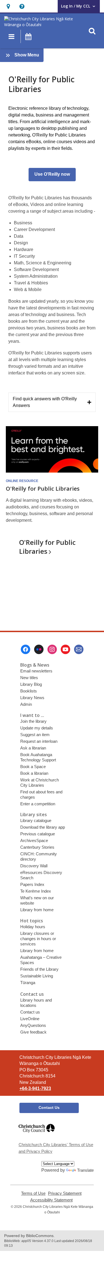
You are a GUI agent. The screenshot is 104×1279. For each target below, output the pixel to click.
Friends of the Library (39, 969)
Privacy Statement (65, 1193)
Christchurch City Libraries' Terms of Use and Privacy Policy (56, 1148)
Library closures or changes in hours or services (38, 938)
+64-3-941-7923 (35, 1088)
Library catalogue (35, 820)
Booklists (28, 691)
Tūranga (27, 982)
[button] (8, 6)
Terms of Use (33, 1193)
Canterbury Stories (37, 847)
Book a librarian (34, 773)
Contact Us (49, 1107)
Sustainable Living (36, 975)
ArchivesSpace (34, 840)
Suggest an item (35, 734)
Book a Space (33, 766)
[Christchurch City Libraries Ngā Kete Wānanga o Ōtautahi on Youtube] (65, 649)
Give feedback (33, 1032)
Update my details (36, 728)
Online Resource (22, 481)
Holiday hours (32, 926)
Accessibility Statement (51, 1200)
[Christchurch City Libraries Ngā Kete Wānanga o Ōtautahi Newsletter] (78, 649)
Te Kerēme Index (35, 891)
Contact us (30, 1012)
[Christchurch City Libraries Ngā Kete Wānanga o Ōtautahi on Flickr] (39, 649)
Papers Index (32, 884)
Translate (85, 1170)
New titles (29, 677)
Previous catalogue (37, 833)
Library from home (37, 909)
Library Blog (31, 684)
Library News (32, 697)
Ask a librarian (33, 748)
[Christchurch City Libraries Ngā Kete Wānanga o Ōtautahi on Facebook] (25, 649)
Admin (26, 704)
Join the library (33, 721)
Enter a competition (37, 803)
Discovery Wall (33, 865)
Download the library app (42, 827)
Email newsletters (36, 671)
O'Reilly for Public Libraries (43, 488)
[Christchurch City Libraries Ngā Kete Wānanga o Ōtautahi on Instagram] (52, 649)
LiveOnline (29, 1018)
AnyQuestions (33, 1025)
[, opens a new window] (37, 1135)
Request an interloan (38, 741)
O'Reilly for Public (47, 547)
